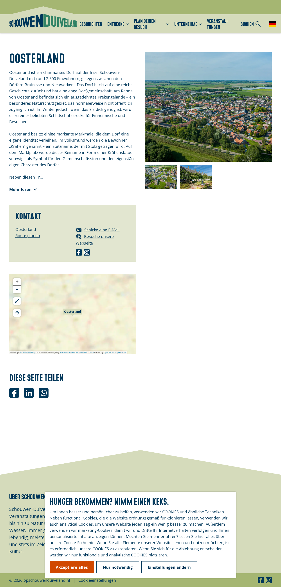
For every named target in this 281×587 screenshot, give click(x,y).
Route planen (27, 235)
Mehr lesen (20, 189)
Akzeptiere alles (72, 567)
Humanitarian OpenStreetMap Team (77, 352)
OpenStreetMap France (115, 352)
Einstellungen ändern (169, 567)
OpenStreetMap (27, 352)
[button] (72, 314)
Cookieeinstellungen (97, 580)
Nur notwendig (118, 567)
